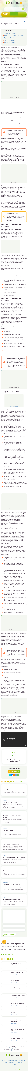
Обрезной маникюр (14, 406)
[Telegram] (16, 775)
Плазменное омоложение (18, 995)
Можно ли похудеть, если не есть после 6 (12, 816)
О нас (18, 1062)
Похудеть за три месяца (9, 871)
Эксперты (16, 1049)
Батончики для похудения (10, 802)
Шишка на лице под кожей (18, 972)
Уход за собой (14, 13)
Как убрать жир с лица (17, 1038)
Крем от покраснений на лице (17, 1029)
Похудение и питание (5, 14)
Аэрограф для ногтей (9, 830)
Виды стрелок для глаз (9, 789)
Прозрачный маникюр (11, 252)
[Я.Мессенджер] (10, 775)
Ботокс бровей (15, 980)
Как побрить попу (15, 988)
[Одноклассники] (14, 775)
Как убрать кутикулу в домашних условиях (12, 885)
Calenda (16, 3)
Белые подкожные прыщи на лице (18, 1011)
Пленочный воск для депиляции (16, 1020)
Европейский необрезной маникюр (13, 35)
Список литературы (12, 1062)
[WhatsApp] (18, 775)
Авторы (5, 1046)
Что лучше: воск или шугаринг (11, 844)
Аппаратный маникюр (9, 40)
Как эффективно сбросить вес (13, 944)
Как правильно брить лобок (16, 964)
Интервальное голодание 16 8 (11, 899)
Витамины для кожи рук (17, 1003)
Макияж (22, 13)
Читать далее (7, 954)
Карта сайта (23, 1060)
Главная (4, 21)
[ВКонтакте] (12, 775)
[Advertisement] (14, 105)
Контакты (5, 1062)
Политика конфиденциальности (13, 1060)
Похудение (5, 800)
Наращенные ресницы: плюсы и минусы (14, 857)
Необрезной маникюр (10, 33)
